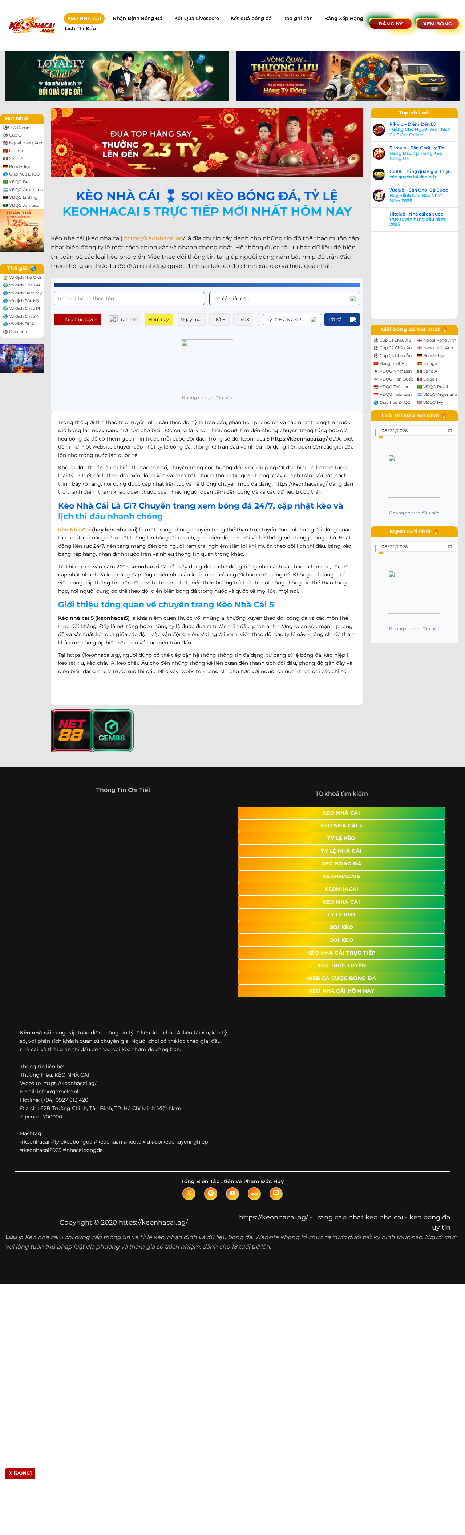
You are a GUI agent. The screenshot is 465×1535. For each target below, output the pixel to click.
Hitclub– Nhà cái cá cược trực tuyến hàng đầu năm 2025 (47, 875)
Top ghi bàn (298, 18)
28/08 (267, 319)
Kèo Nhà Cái (74, 521)
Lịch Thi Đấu (80, 28)
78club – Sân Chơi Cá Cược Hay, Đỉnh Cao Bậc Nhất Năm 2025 (48, 851)
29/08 (291, 319)
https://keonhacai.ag (153, 238)
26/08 (219, 319)
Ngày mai (191, 319)
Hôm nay (159, 319)
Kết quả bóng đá (251, 18)
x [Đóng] (20, 1473)
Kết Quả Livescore (196, 18)
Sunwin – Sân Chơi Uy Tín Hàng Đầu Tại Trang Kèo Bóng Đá (46, 808)
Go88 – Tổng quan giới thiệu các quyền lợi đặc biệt (49, 830)
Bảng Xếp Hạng (343, 18)
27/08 (243, 319)
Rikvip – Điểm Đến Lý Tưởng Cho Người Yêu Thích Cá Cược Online (49, 785)
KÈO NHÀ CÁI (84, 18)
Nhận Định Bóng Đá (137, 18)
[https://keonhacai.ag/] (31, 25)
